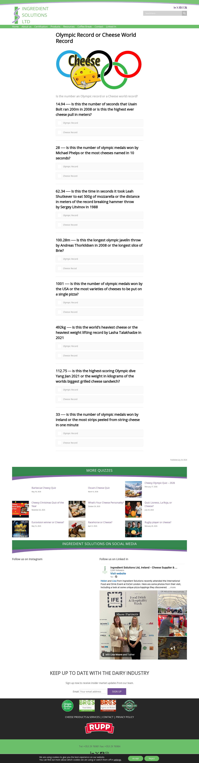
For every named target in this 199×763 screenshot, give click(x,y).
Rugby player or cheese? (158, 522)
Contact (99, 26)
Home (15, 26)
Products (55, 26)
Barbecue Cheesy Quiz (44, 487)
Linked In (111, 26)
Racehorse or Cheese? (100, 522)
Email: (76, 691)
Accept (135, 758)
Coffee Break (85, 26)
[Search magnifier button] (184, 13)
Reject (152, 758)
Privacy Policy (125, 717)
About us (26, 26)
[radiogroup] (99, 121)
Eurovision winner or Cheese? (48, 522)
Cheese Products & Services (82, 717)
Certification (41, 26)
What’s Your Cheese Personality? (106, 502)
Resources (69, 26)
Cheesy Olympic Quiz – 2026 (160, 483)
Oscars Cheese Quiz (99, 487)
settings (117, 759)
